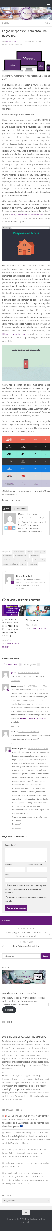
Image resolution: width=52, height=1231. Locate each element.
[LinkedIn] (13, 528)
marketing (14, 564)
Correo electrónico (35, 864)
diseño (29, 552)
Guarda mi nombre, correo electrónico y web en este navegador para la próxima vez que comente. (25, 889)
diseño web (35, 556)
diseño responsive (21, 556)
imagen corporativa (24, 560)
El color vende (32, 620)
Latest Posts (20, 509)
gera (13, 672)
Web (7, 874)
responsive (33, 564)
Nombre (9, 864)
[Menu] (48, 3)
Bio (7, 509)
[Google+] (10, 528)
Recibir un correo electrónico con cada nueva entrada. (26, 899)
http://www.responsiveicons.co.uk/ (27, 214)
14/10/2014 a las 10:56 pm (28, 673)
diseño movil (7, 556)
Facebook (7, 1022)
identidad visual (9, 560)
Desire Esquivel (13, 41)
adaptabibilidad (18, 552)
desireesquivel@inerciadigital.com (33, 718)
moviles (23, 564)
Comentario (10, 845)
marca (5, 564)
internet (37, 560)
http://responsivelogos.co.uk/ (15, 334)
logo (43, 560)
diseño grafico (40, 552)
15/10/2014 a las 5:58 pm (28, 732)
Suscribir (9, 1010)
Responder (15, 681)
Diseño (5, 23)
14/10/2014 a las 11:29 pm (37, 686)
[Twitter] (6, 528)
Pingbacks (33, 664)
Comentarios (13, 664)
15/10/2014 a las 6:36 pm (38, 749)
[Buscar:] (21, 956)
